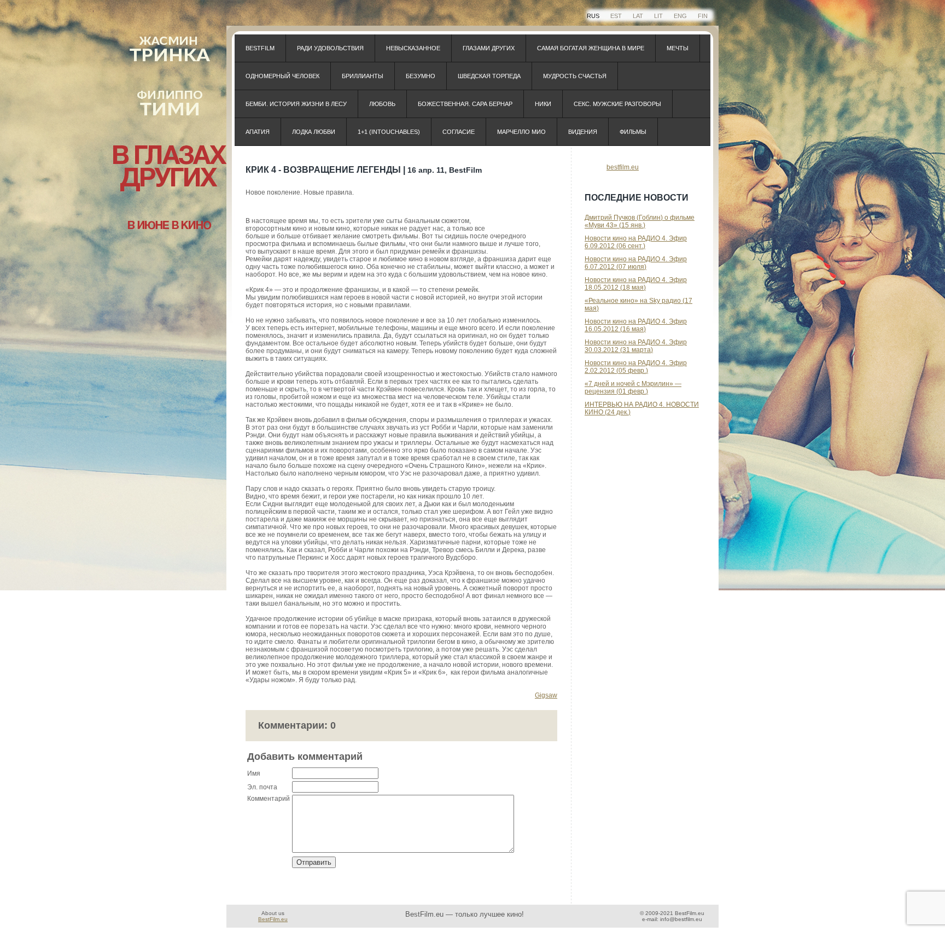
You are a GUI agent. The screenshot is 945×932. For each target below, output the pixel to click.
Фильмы (633, 131)
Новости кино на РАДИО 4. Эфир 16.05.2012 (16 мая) (636, 325)
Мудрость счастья (574, 76)
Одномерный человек (282, 76)
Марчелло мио (521, 131)
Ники (543, 104)
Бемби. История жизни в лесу (296, 104)
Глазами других (489, 48)
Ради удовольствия (330, 48)
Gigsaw (546, 695)
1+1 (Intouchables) (389, 131)
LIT (658, 16)
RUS (593, 16)
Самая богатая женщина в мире (590, 48)
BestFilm (260, 48)
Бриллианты (362, 76)
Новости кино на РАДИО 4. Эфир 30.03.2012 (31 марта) (636, 346)
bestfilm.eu (622, 167)
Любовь (382, 104)
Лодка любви (313, 131)
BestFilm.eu (273, 919)
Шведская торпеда (489, 76)
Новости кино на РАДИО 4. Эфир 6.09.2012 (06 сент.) (636, 242)
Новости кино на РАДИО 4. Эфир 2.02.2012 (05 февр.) (636, 366)
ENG (680, 16)
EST (616, 16)
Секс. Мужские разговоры (617, 104)
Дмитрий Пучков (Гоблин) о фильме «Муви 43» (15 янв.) (640, 221)
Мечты (678, 48)
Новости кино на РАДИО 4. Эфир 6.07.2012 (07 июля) (636, 263)
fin (703, 16)
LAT (638, 16)
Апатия (258, 131)
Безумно (420, 76)
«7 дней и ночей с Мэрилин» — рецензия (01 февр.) (633, 387)
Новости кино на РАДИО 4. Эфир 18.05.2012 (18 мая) (636, 283)
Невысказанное (413, 48)
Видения (582, 131)
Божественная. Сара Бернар (465, 104)
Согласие (458, 131)
